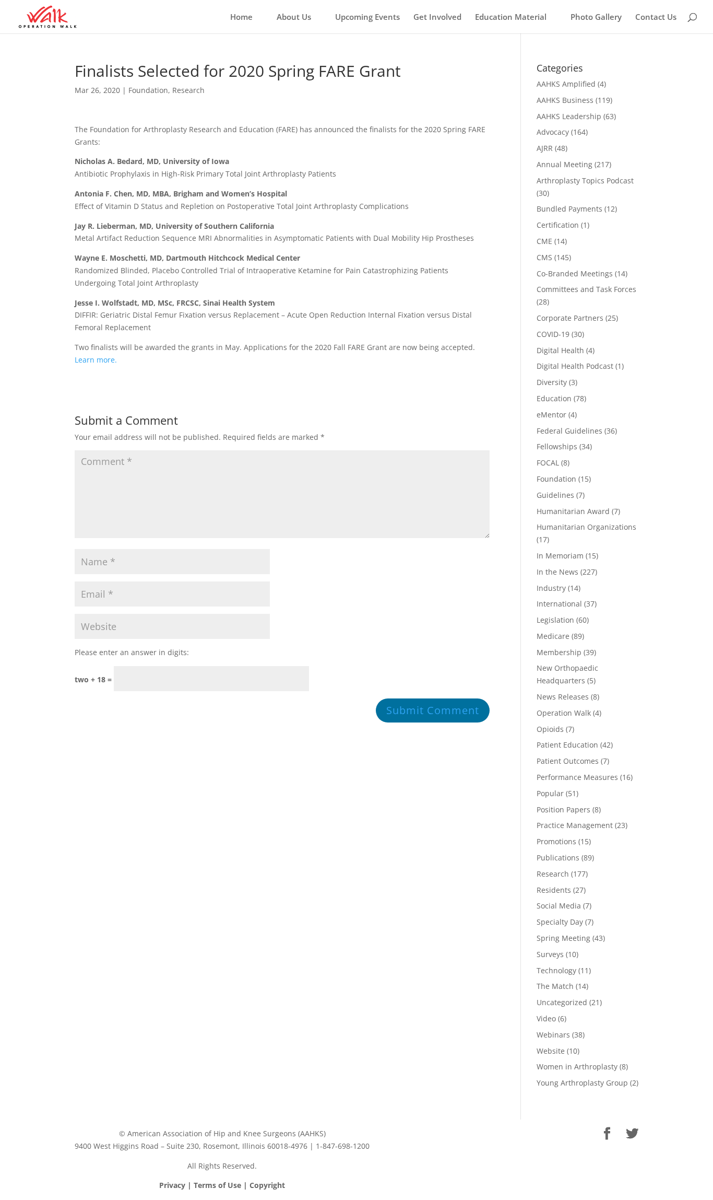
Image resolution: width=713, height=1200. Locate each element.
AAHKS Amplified (566, 84)
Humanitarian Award (573, 511)
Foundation (148, 90)
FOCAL (548, 463)
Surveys (550, 954)
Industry (551, 588)
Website (551, 1051)
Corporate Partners (570, 318)
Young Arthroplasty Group (582, 1083)
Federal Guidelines (569, 431)
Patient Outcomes (568, 761)
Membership (559, 652)
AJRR (545, 148)
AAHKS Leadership (569, 116)
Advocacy (553, 132)
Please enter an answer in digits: (132, 652)
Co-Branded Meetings (575, 273)
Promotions (556, 841)
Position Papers (563, 809)
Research (188, 90)
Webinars (553, 1035)
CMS (544, 257)
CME (544, 241)
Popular (550, 793)
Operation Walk (564, 713)
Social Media (559, 906)
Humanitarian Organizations (586, 527)
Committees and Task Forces (586, 289)
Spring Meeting (563, 938)
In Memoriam (560, 556)
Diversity (552, 382)
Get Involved (437, 17)
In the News (557, 572)
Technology (556, 970)
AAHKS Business (565, 100)
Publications (558, 858)
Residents (554, 890)
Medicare (553, 636)
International (559, 604)
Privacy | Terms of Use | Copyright (222, 1185)
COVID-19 (553, 334)
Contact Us (655, 17)
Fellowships (557, 446)
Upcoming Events (367, 17)
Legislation (555, 620)
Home (241, 17)
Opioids (550, 729)
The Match (555, 986)
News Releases (563, 697)
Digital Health (560, 350)
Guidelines (555, 495)
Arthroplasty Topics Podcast (585, 180)
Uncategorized (562, 1002)
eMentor (551, 415)
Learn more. (96, 360)
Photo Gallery (596, 17)
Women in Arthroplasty (577, 1066)
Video (546, 1018)
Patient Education (567, 745)
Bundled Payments (569, 209)
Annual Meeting (564, 164)
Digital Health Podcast (575, 366)
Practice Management (575, 825)
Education (554, 398)
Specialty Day (560, 922)
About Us (294, 17)
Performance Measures (577, 777)
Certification (558, 225)
